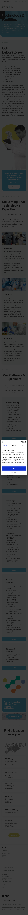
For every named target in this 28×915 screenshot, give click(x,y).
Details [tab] (14, 445)
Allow (14, 468)
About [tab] (22, 445)
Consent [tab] (5, 445)
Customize (13, 472)
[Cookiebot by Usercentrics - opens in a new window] (20, 442)
